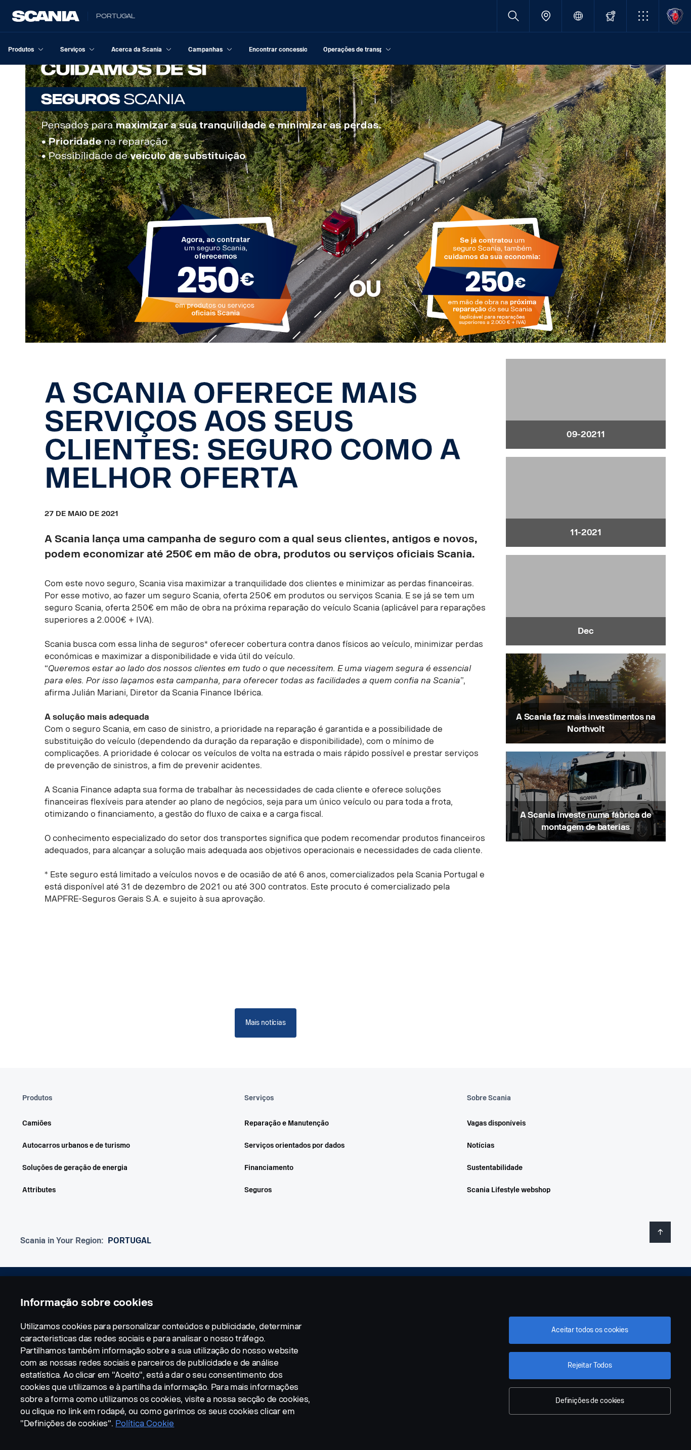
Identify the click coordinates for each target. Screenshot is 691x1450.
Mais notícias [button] (265, 1022)
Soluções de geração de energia (74, 1167)
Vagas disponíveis (496, 1123)
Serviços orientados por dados (294, 1145)
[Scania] (45, 16)
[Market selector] (578, 16)
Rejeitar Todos (590, 1365)
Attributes (39, 1190)
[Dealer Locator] (546, 16)
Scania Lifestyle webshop (508, 1190)
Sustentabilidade (495, 1167)
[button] (643, 16)
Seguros (258, 1190)
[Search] (513, 16)
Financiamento (268, 1167)
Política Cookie (144, 1423)
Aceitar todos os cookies (589, 1330)
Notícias (480, 1145)
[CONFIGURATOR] (610, 16)
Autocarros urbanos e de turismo (76, 1145)
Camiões (36, 1123)
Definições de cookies (589, 1400)
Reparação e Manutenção (286, 1123)
